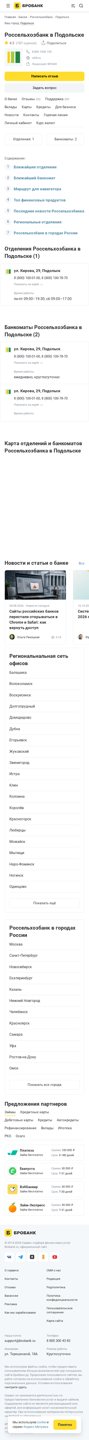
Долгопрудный (22, 706)
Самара (16, 1034)
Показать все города (44, 1085)
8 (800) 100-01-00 (27, 278)
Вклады (11, 107)
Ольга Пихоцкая (28, 637)
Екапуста (27, 1169)
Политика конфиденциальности (62, 1297)
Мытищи (16, 853)
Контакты (31, 115)
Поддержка (57, 99)
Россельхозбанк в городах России (46, 233)
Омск (13, 1068)
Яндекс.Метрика (36, 1427)
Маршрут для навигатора (37, 189)
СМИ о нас (54, 1270)
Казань (15, 990)
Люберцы (17, 830)
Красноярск (19, 1023)
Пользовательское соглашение (60, 1310)
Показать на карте (26, 284)
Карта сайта (55, 1320)
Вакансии (11, 1295)
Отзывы (31, 99)
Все (81, 563)
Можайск (17, 842)
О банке (11, 99)
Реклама (11, 1304)
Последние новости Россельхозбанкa (49, 211)
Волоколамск (21, 684)
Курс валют (45, 123)
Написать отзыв (44, 76)
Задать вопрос (45, 88)
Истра (14, 774)
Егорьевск (18, 740)
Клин (13, 785)
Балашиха (18, 673)
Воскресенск (20, 695)
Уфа (12, 1046)
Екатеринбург (21, 978)
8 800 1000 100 (42, 51)
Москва (16, 944)
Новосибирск (20, 967)
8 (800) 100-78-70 (55, 278)
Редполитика (56, 1287)
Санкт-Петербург (23, 956)
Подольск (27, 23)
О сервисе (12, 1270)
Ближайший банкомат (34, 178)
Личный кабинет (18, 123)
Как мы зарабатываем (20, 1312)
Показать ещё (44, 903)
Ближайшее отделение (35, 167)
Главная (10, 17)
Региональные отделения (38, 222)
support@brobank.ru (20, 1341)
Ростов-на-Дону (22, 1057)
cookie (41, 1422)
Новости (12, 115)
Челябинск (18, 1012)
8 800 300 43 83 (58, 1341)
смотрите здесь (15, 1387)
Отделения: (23, 139)
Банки (22, 17)
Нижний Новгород (24, 1001)
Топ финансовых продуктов (40, 200)
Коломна (17, 796)
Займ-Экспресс (32, 1205)
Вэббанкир (29, 1187)
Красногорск (20, 819)
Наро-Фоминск (21, 864)
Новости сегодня (37, 605)
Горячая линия (56, 115)
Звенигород (19, 763)
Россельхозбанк (41, 17)
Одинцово (17, 887)
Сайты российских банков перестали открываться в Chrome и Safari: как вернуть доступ (34, 619)
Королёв (16, 808)
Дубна (14, 729)
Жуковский (19, 752)
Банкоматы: (66, 139)
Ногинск (16, 875)
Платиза (27, 1150)
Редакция (53, 1279)
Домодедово (20, 718)
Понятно (65, 1425)
